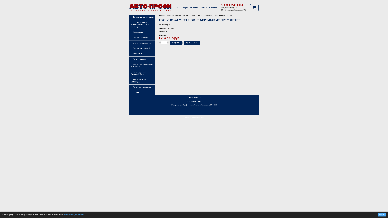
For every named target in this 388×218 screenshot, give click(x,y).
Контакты (213, 8)
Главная (162, 16)
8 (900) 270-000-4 (194, 98)
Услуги (185, 8)
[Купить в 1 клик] (192, 44)
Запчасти (170, 16)
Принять (381, 214)
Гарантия (194, 8)
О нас (178, 8)
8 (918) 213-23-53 (194, 101)
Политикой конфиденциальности (73, 215)
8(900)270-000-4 (233, 5)
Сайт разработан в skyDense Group (194, 117)
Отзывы (203, 8)
